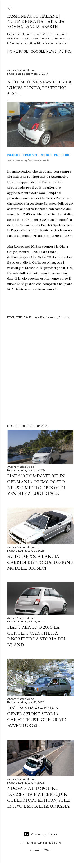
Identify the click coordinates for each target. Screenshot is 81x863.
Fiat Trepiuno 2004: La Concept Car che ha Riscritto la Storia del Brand (36, 636)
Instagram (30, 154)
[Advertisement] (40, 372)
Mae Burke (54, 842)
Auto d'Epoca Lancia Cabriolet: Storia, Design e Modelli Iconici (40, 562)
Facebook (13, 154)
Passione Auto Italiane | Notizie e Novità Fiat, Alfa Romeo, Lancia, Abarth (35, 21)
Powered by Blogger (44, 834)
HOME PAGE (17, 51)
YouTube (46, 154)
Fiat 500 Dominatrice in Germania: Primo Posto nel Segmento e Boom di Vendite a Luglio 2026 (36, 484)
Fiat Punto (61, 154)
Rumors (63, 317)
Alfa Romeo (31, 317)
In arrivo (51, 317)
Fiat (42, 317)
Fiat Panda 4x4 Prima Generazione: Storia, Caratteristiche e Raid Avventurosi (36, 716)
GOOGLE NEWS (44, 51)
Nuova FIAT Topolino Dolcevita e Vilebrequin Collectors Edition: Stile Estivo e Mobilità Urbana (38, 797)
